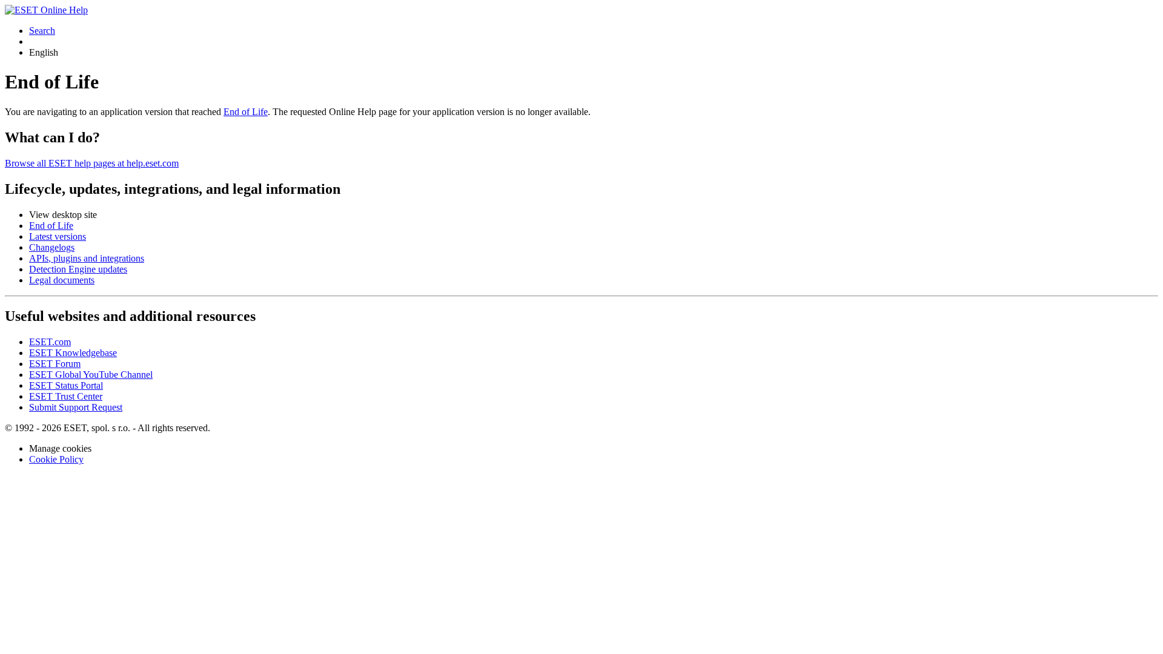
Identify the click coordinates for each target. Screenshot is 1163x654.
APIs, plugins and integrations (86, 258)
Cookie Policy (56, 459)
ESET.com (50, 342)
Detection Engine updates (78, 269)
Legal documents (61, 280)
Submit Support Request (75, 407)
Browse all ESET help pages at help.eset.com (92, 163)
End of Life (246, 112)
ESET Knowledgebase (73, 353)
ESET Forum (55, 363)
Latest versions (57, 236)
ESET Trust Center (65, 396)
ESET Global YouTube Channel (91, 374)
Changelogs (52, 247)
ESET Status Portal (66, 385)
